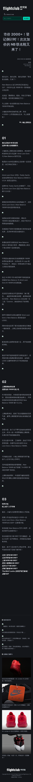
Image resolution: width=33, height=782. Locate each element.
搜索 (27, 18)
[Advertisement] (16, 594)
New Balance (28, 65)
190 (30, 67)
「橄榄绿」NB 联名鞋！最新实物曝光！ (14, 626)
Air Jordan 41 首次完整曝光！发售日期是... (15, 731)
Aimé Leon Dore (27, 64)
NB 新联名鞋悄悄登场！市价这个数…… (13, 632)
